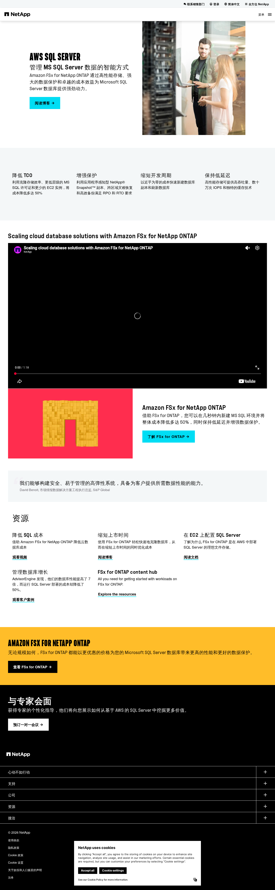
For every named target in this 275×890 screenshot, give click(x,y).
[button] (265, 14)
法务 (11, 877)
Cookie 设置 (15, 862)
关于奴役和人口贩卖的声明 (25, 870)
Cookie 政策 (15, 855)
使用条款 (13, 840)
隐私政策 (13, 848)
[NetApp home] (17, 14)
